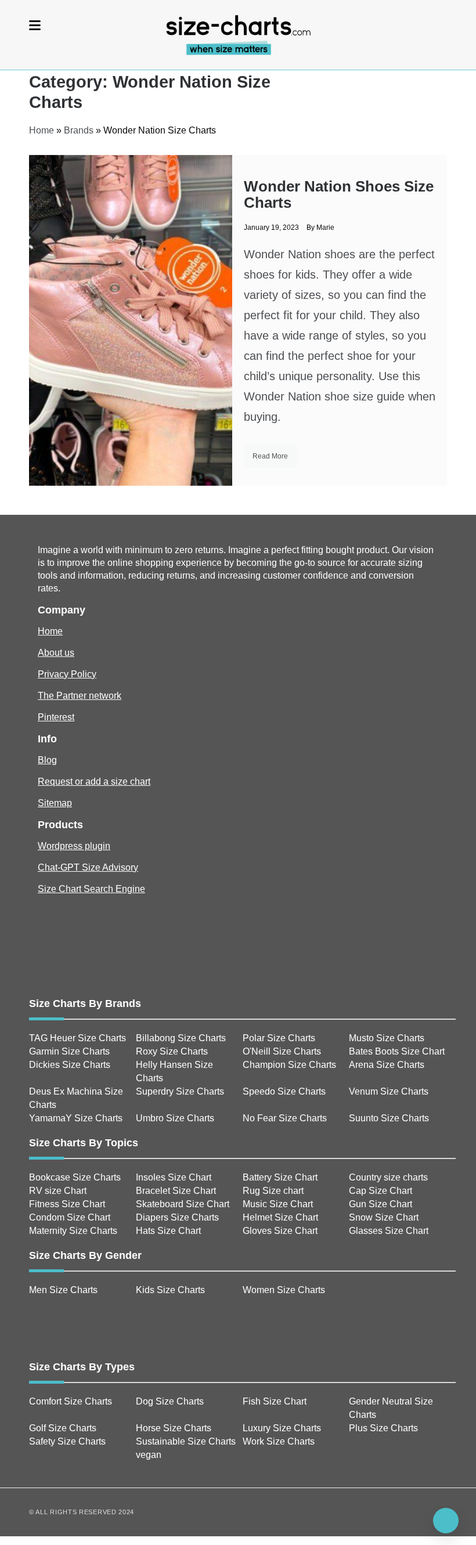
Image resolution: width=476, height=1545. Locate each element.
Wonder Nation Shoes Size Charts (339, 194)
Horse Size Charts (173, 1428)
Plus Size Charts (383, 1428)
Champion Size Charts (289, 1065)
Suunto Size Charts (389, 1118)
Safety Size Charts (67, 1441)
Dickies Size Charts (69, 1065)
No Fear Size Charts (285, 1118)
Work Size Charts (279, 1441)
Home (41, 130)
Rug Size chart (273, 1191)
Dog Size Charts (170, 1401)
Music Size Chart (278, 1204)
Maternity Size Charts (73, 1231)
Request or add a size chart (94, 781)
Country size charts (388, 1177)
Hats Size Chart (168, 1231)
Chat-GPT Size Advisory (88, 867)
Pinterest (56, 717)
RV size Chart (57, 1191)
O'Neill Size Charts (282, 1051)
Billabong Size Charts (181, 1038)
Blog (47, 760)
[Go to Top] (446, 1520)
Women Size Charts (284, 1290)
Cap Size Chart (380, 1191)
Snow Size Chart (384, 1217)
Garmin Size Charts (69, 1051)
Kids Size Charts (170, 1290)
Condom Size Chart (69, 1217)
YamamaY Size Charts (75, 1118)
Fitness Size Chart (67, 1204)
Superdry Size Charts (180, 1091)
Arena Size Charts (386, 1065)
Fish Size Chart (274, 1401)
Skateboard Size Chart (182, 1204)
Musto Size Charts (386, 1038)
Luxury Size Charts (282, 1428)
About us (56, 653)
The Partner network (79, 696)
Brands (78, 130)
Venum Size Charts (388, 1091)
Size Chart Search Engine (91, 889)
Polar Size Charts (279, 1038)
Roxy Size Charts (172, 1051)
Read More (270, 456)
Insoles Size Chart (173, 1177)
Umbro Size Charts (175, 1118)
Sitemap (55, 803)
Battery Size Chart (280, 1177)
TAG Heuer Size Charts (77, 1038)
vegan (148, 1455)
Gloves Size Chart (280, 1231)
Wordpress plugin (74, 846)
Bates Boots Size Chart (397, 1051)
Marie (325, 227)
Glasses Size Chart (388, 1231)
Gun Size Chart (380, 1204)
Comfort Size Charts (70, 1401)
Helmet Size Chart (280, 1217)
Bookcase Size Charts (75, 1177)
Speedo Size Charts (284, 1091)
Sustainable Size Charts (186, 1441)
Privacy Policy (67, 674)
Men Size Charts (63, 1290)
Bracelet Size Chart (176, 1191)
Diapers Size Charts (177, 1217)
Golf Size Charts (62, 1428)
